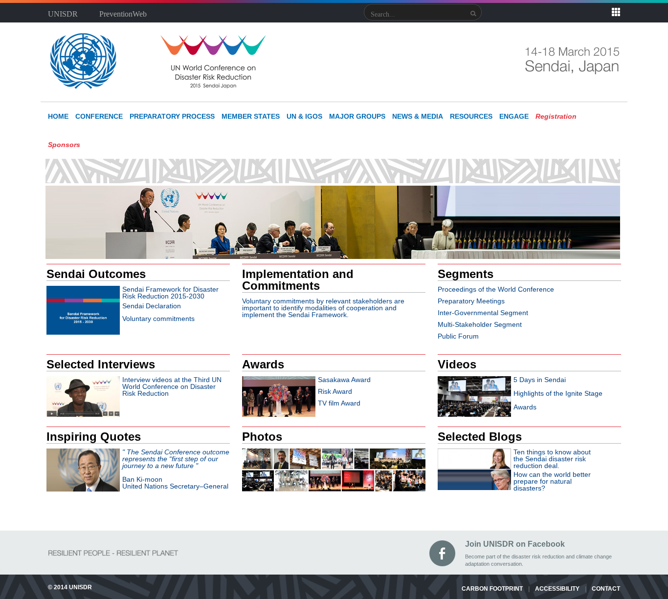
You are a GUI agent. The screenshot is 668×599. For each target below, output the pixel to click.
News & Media (417, 116)
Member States (251, 116)
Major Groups (357, 116)
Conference (99, 116)
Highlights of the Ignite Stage (557, 393)
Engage (514, 116)
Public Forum (458, 336)
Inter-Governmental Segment (483, 313)
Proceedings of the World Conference (496, 289)
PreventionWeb (123, 14)
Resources (471, 116)
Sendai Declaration (151, 306)
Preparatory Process (172, 116)
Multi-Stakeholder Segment (480, 324)
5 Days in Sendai (539, 380)
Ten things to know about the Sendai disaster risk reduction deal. (552, 459)
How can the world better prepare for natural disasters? (552, 481)
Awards (524, 407)
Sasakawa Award (344, 380)
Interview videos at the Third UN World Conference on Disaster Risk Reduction (172, 386)
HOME (58, 116)
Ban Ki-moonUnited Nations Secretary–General (175, 469)
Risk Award (335, 391)
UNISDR (63, 14)
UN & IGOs (304, 116)
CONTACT (606, 588)
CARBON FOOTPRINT (492, 588)
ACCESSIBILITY (557, 588)
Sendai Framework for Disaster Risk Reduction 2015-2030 (170, 292)
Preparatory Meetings (471, 301)
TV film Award (339, 403)
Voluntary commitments (158, 318)
